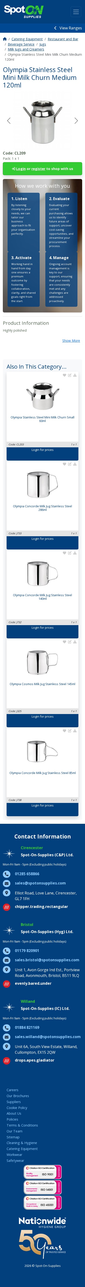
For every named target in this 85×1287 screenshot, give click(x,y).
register (38, 168)
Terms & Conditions (22, 1125)
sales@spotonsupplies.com (40, 883)
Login (21, 168)
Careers (12, 1090)
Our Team (14, 1131)
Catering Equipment (27, 39)
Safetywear (15, 1160)
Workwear (14, 1154)
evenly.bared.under (33, 983)
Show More (71, 340)
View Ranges (70, 28)
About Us (14, 1113)
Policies (12, 1119)
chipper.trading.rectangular (41, 906)
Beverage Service (21, 44)
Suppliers (14, 1101)
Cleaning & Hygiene (22, 1142)
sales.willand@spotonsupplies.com (48, 1036)
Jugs (42, 44)
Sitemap (13, 1137)
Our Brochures (18, 1096)
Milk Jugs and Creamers (26, 49)
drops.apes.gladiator (34, 1060)
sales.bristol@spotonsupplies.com (47, 959)
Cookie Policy (17, 1107)
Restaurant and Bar (63, 39)
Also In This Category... (37, 366)
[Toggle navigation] (76, 11)
